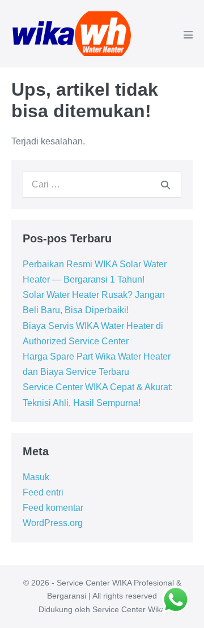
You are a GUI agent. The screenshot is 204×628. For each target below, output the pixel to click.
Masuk (36, 477)
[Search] (165, 184)
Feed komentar (53, 507)
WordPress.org (53, 523)
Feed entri (43, 492)
